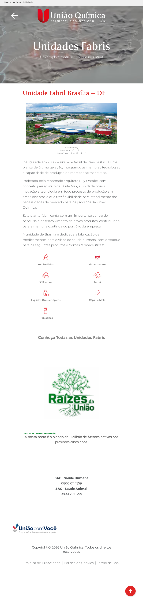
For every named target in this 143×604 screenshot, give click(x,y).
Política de (79, 563)
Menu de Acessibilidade (18, 2)
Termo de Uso (108, 563)
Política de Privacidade (42, 563)
